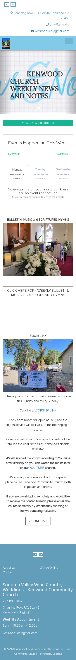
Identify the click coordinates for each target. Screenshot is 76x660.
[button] (69, 41)
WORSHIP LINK (45, 410)
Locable (57, 653)
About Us (9, 567)
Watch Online (49, 567)
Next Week (62, 154)
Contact (8, 572)
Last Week (14, 154)
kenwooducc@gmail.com (20, 633)
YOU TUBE (36, 468)
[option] (38, 81)
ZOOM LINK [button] (38, 521)
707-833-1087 (59, 24)
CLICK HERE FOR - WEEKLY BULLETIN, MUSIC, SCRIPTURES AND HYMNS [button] (38, 293)
